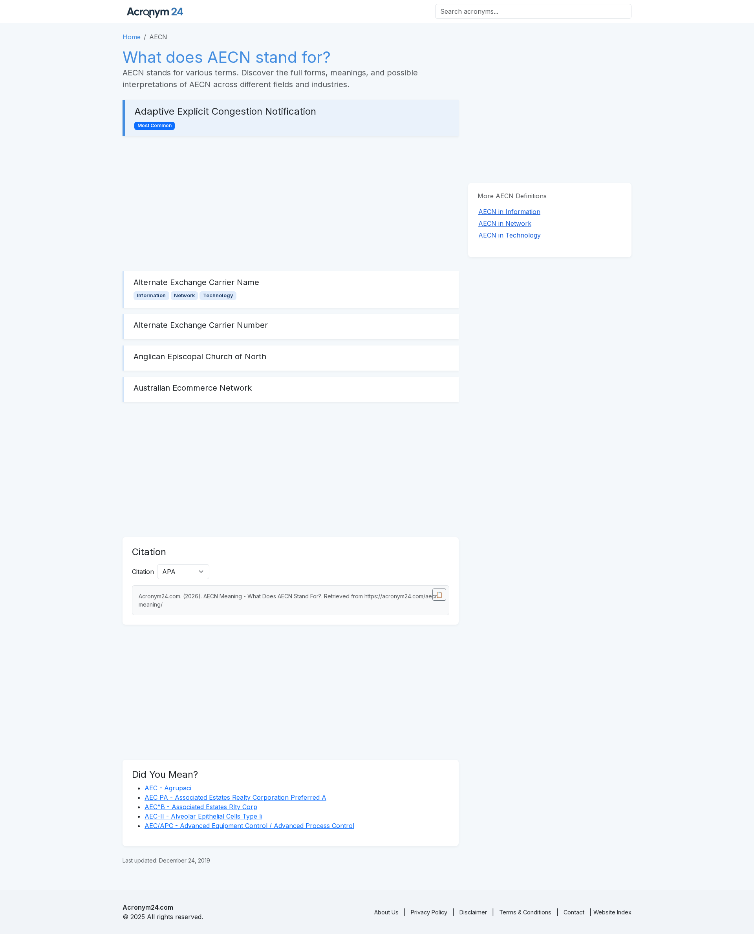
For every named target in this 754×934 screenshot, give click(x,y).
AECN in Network (504, 223)
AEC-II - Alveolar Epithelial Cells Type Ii (203, 816)
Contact (574, 912)
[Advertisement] (291, 204)
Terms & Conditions (525, 912)
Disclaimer (473, 912)
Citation (143, 572)
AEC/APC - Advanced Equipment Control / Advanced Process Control (249, 826)
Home (132, 37)
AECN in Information (509, 212)
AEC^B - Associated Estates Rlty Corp (201, 807)
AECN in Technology (509, 235)
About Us (386, 912)
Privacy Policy (429, 912)
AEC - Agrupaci (168, 788)
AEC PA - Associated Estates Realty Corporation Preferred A (235, 797)
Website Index (612, 912)
